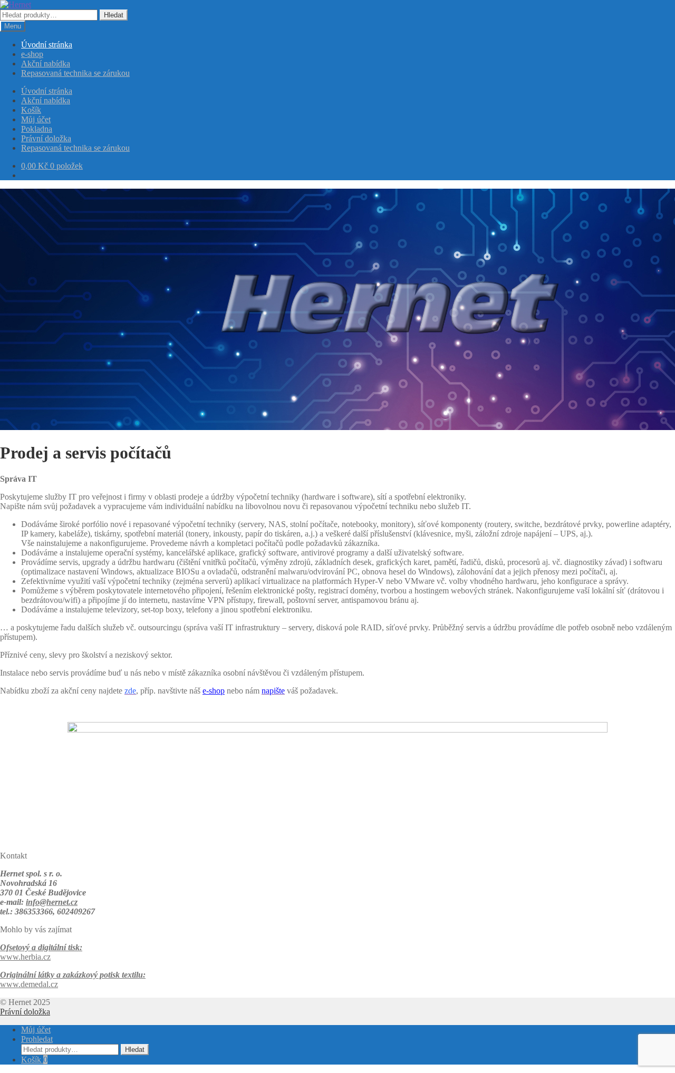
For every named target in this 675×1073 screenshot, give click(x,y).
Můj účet (36, 119)
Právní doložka (46, 138)
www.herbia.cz (25, 956)
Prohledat (37, 1039)
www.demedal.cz (29, 984)
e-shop (32, 54)
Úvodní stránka (46, 44)
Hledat (113, 15)
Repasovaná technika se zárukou (75, 73)
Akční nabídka (45, 63)
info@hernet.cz (52, 902)
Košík (31, 109)
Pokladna (36, 128)
